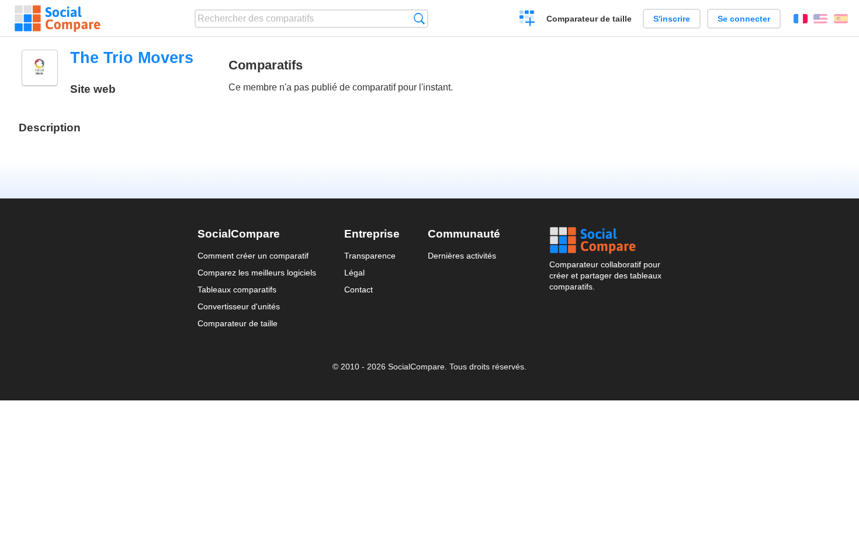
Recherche (419, 18)
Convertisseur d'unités (239, 306)
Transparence (370, 255)
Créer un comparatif (527, 19)
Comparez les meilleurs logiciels (257, 272)
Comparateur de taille (589, 18)
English (820, 18)
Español (841, 18)
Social (605, 240)
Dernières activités (462, 255)
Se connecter (744, 18)
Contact (358, 289)
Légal (354, 272)
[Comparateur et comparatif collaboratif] (57, 18)
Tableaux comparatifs (237, 289)
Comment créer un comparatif (253, 255)
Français (801, 18)
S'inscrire (671, 18)
